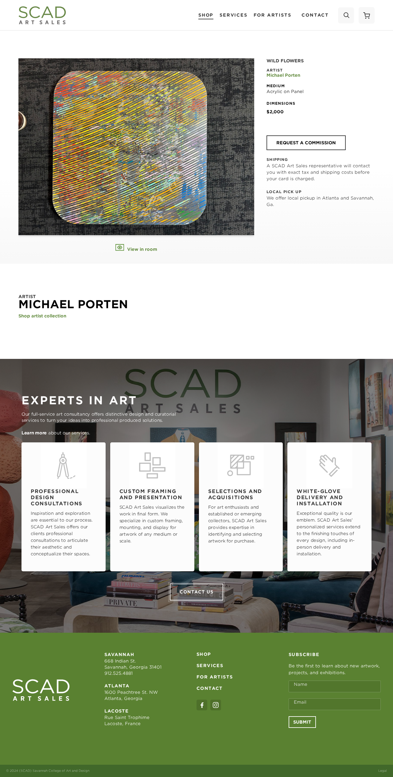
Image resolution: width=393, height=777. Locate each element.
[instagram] (215, 705)
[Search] (346, 15)
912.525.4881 (118, 673)
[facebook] (201, 705)
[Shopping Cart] (367, 15)
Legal (382, 770)
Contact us (196, 591)
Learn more (34, 432)
